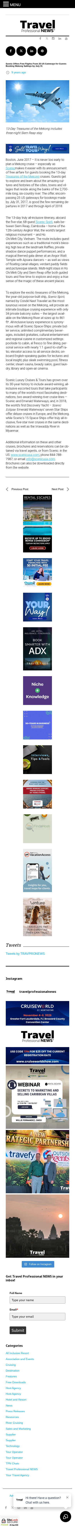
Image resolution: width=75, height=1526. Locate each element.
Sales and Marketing (18, 1428)
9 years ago (19, 72)
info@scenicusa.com (40, 459)
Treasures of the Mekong (22, 176)
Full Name (16, 1293)
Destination (12, 1370)
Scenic (10, 168)
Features (11, 1376)
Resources (12, 1417)
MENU (15, 4)
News (9, 1405)
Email (14, 1309)
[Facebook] (6, 1508)
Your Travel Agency (17, 1475)
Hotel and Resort (16, 1399)
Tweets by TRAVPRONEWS (25, 953)
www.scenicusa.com (25, 455)
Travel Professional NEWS (22, 1469)
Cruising (11, 1364)
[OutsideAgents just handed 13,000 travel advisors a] (37, 1161)
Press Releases (15, 1411)
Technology (13, 1446)
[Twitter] (12, 1506)
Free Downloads (16, 1382)
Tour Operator (14, 1451)
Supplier (11, 1434)
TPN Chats (12, 1463)
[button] (6, 4)
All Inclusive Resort (17, 1353)
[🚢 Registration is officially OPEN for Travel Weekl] (37, 1032)
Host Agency (13, 1388)
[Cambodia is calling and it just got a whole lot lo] (37, 1226)
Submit (18, 1330)
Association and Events (20, 1359)
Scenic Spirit (44, 222)
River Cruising (14, 1422)
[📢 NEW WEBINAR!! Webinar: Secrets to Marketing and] (37, 1097)
